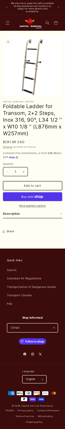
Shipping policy (34, 422)
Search (12, 270)
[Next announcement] (58, 7)
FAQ (9, 303)
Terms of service (25, 416)
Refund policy (45, 416)
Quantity (8, 163)
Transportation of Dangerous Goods (31, 287)
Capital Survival (30, 405)
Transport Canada (19, 295)
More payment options (32, 205)
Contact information (48, 410)
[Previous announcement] (7, 7)
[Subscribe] (53, 328)
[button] (7, 23)
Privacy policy (26, 410)
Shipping (7, 147)
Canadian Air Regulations (24, 278)
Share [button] (10, 231)
